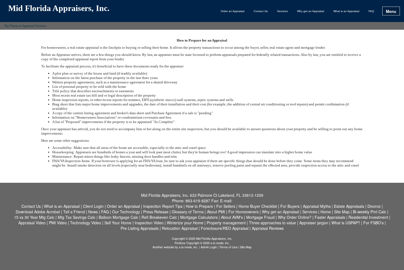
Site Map (245, 247)
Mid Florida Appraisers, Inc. (59, 8)
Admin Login (209, 247)
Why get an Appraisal (310, 11)
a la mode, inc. (188, 247)
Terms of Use (228, 247)
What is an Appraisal (346, 11)
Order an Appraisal (232, 11)
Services (282, 11)
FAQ (371, 11)
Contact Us (261, 11)
